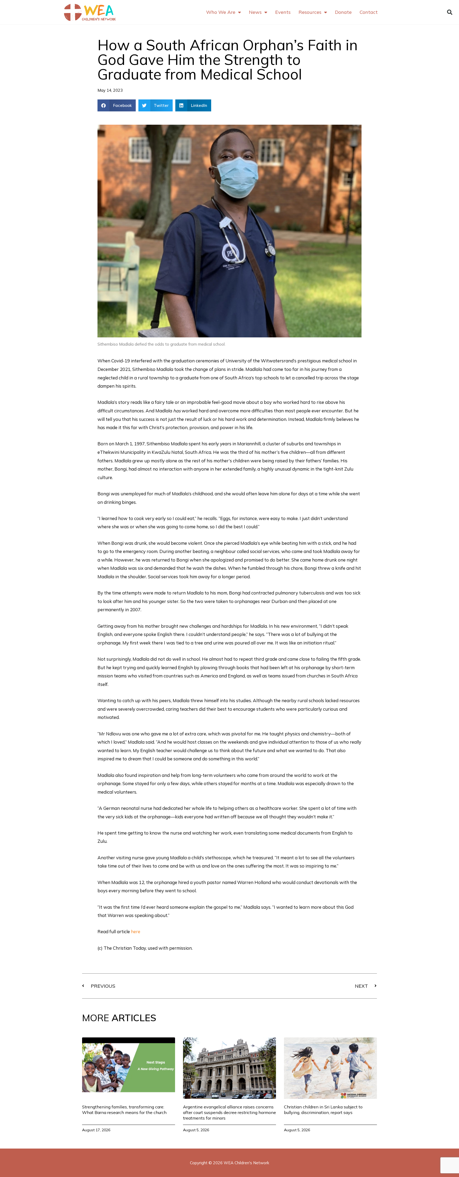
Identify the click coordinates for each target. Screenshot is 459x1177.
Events (283, 12)
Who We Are (220, 12)
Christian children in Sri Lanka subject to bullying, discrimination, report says (323, 1109)
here (135, 931)
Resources (310, 12)
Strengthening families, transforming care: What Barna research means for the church (124, 1109)
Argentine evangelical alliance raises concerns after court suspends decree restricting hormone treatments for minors (229, 1112)
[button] (449, 12)
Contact (369, 12)
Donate (343, 12)
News (255, 12)
